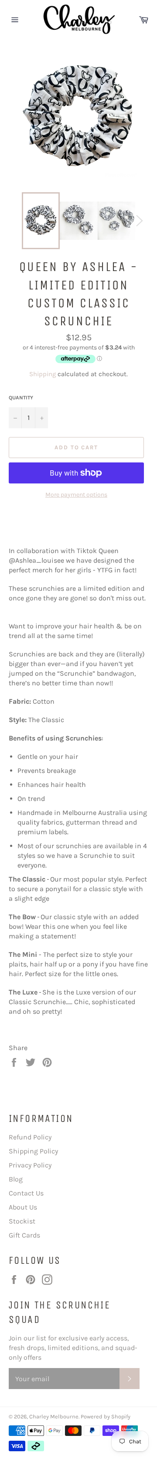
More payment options (76, 494)
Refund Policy (30, 1137)
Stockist (22, 1221)
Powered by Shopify (105, 1416)
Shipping (42, 374)
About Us (23, 1207)
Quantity (21, 398)
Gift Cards (24, 1235)
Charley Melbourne (53, 1416)
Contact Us (26, 1193)
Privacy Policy (30, 1165)
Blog (16, 1179)
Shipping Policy (33, 1151)
